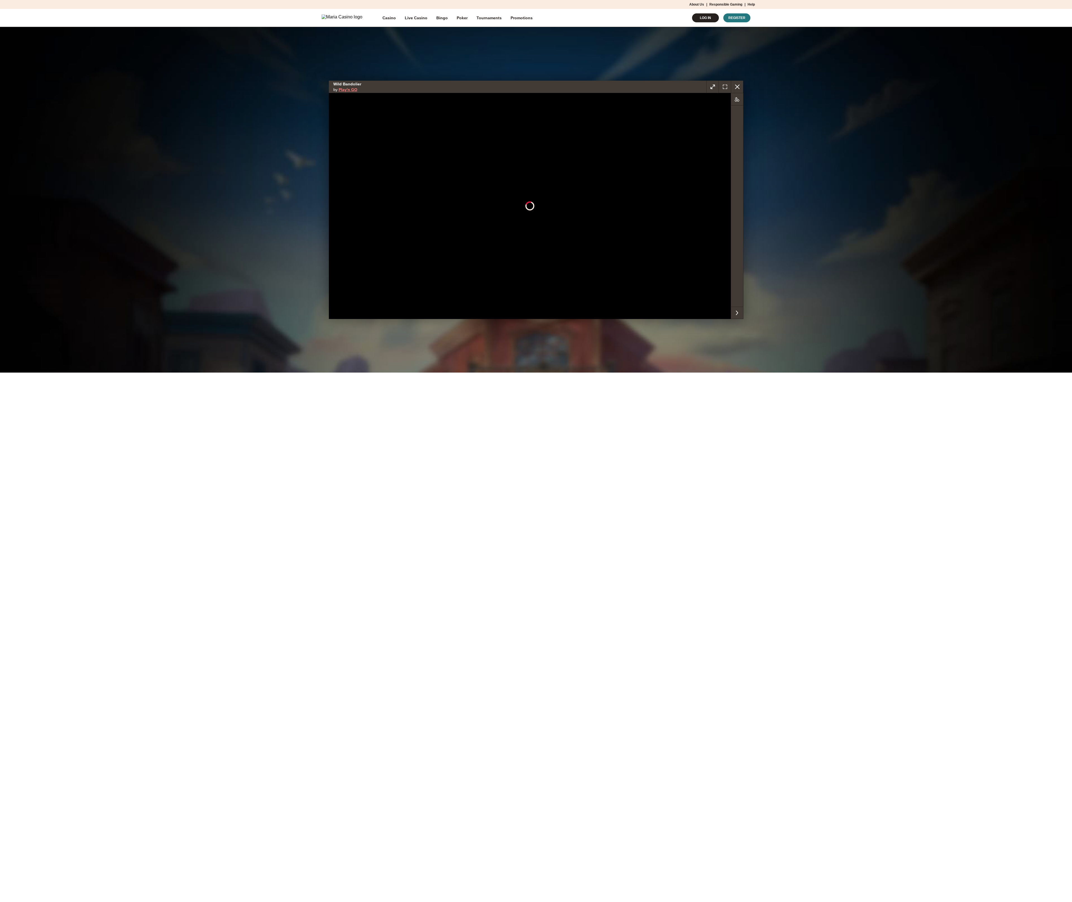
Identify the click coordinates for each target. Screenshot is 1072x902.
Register (736, 18)
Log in (705, 18)
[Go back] (737, 87)
